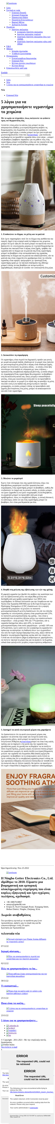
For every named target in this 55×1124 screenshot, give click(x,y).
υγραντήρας (33, 135)
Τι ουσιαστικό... (10, 985)
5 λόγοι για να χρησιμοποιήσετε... (19, 1020)
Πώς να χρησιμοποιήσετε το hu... (19, 968)
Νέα (8, 82)
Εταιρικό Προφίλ (19, 12)
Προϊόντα (10, 27)
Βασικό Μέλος (18, 22)
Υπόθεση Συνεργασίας (21, 53)
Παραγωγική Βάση (20, 17)
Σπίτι (8, 8)
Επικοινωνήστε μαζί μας (16, 68)
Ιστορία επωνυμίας (20, 51)
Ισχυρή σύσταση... (11, 951)
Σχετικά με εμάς (13, 10)
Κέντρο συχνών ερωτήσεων (24, 63)
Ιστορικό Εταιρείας (20, 15)
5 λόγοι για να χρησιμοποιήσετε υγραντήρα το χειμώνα (29, 85)
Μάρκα (9, 49)
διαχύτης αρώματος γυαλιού (29, 34)
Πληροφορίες (12, 56)
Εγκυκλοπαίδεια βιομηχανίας (24, 58)
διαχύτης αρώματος (20, 29)
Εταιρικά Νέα (17, 61)
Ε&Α (8, 46)
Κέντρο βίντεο (18, 65)
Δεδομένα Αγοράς (19, 25)
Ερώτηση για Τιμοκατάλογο (13, 928)
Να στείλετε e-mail (9, 1047)
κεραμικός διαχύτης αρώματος (30, 32)
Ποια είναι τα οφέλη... (13, 1003)
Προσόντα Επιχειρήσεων (22, 20)
